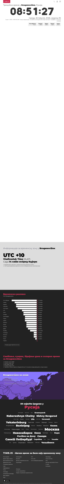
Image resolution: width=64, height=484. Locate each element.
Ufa (32, 419)
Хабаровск (30, 442)
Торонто (5, 306)
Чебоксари (37, 442)
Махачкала (40, 429)
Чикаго (4, 302)
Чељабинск (47, 442)
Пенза (51, 432)
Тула (10, 442)
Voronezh (46, 419)
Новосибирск (22, 432)
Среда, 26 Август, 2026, (45, 18)
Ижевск (39, 425)
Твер (45, 439)
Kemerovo (27, 412)
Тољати (55, 439)
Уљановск (22, 442)
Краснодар (16, 429)
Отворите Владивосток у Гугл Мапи (14, 383)
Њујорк (5, 304)
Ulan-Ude (38, 419)
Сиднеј (4, 340)
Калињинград (7, 429)
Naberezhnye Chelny (21, 415)
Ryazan (22, 419)
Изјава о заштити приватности (24, 472)
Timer (4, 469)
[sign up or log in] (57, 1)
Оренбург (45, 433)
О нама (47, 464)
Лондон (40, 24)
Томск (48, 439)
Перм (57, 433)
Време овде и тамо (8, 458)
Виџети (18, 458)
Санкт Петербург (18, 439)
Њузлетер (18, 462)
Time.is (7, 1)
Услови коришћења (20, 470)
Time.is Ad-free (49, 458)
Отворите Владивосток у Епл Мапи (34, 383)
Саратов (38, 439)
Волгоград (23, 425)
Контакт (48, 466)
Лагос (4, 312)
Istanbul (5, 322)
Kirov (32, 412)
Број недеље (6, 475)
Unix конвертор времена (37, 460)
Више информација (25, 19)
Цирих (4, 320)
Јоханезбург (6, 316)
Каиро (4, 324)
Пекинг (52, 24)
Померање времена (8, 464)
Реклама (18, 469)
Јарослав (31, 422)
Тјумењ (14, 442)
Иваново (33, 425)
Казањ (53, 425)
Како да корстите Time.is (52, 462)
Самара (41, 436)
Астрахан (38, 422)
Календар (5, 471)
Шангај (4, 336)
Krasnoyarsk (40, 413)
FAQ (47, 460)
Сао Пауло (5, 308)
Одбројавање (6, 468)
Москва (5, 326)
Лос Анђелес (32, 24)
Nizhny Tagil (16, 419)
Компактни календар (8, 473)
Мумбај (5, 330)
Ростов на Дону (26, 436)
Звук (4, 477)
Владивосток (10, 425)
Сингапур (5, 332)
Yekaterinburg (16, 422)
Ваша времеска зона (8, 460)
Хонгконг (5, 334)
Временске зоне (7, 462)
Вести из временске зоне (22, 460)
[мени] (60, 2)
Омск (37, 433)
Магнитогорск (34, 429)
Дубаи (4, 328)
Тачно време (6, 456)
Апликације (19, 456)
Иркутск (46, 425)
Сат (4, 466)
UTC (4, 310)
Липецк (27, 429)
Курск (23, 429)
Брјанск (56, 422)
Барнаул (44, 422)
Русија (32, 407)
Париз (46, 24)
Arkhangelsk (20, 412)
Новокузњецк (7, 433)
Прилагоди (48, 456)
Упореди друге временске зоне (12, 344)
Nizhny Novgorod (46, 416)
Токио (58, 24)
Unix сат (33, 458)
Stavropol (27, 419)
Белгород (50, 422)
